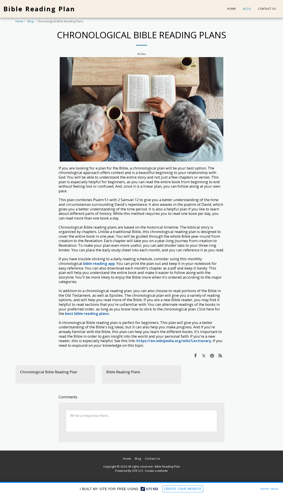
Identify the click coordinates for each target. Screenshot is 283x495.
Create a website (156, 471)
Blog (30, 21)
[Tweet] (204, 355)
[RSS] (220, 355)
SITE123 (137, 471)
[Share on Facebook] (195, 355)
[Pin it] (212, 355)
